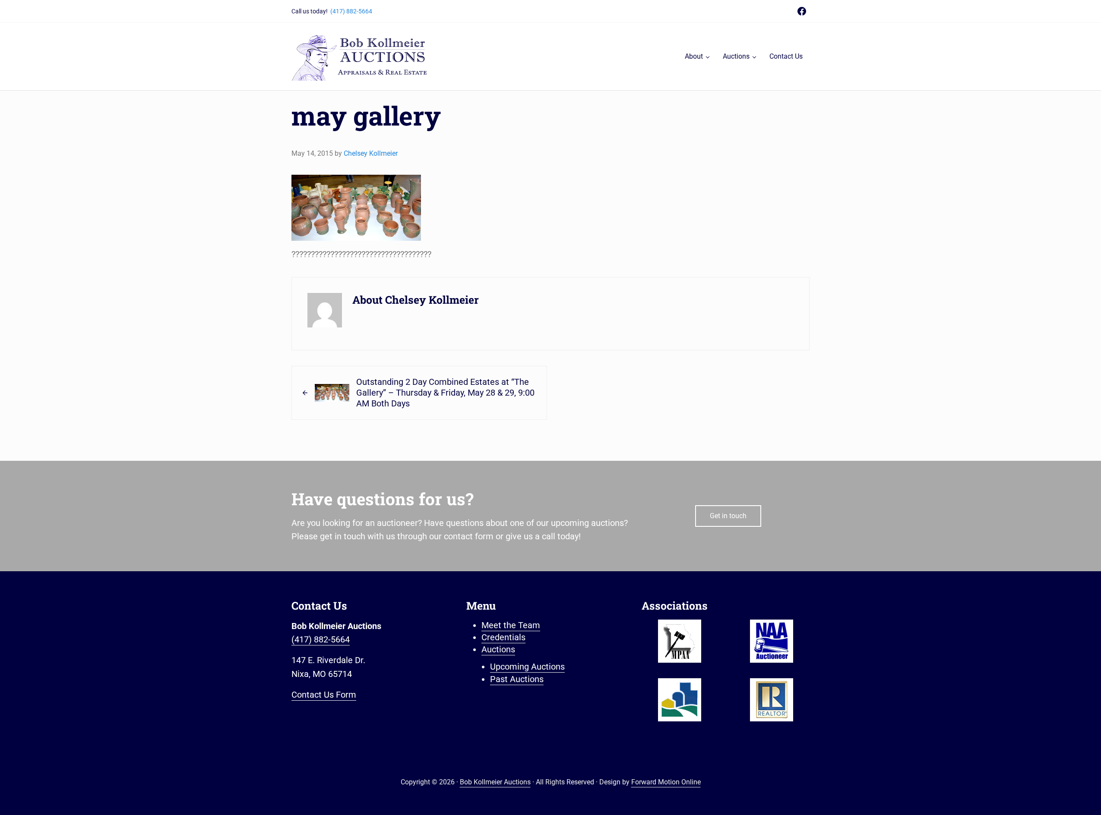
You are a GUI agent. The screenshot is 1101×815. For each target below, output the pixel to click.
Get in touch (728, 516)
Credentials (503, 637)
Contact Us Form (323, 695)
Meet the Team (510, 625)
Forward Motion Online (666, 782)
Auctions (498, 650)
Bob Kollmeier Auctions (495, 782)
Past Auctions (517, 679)
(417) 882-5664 (351, 11)
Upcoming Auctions (527, 667)
